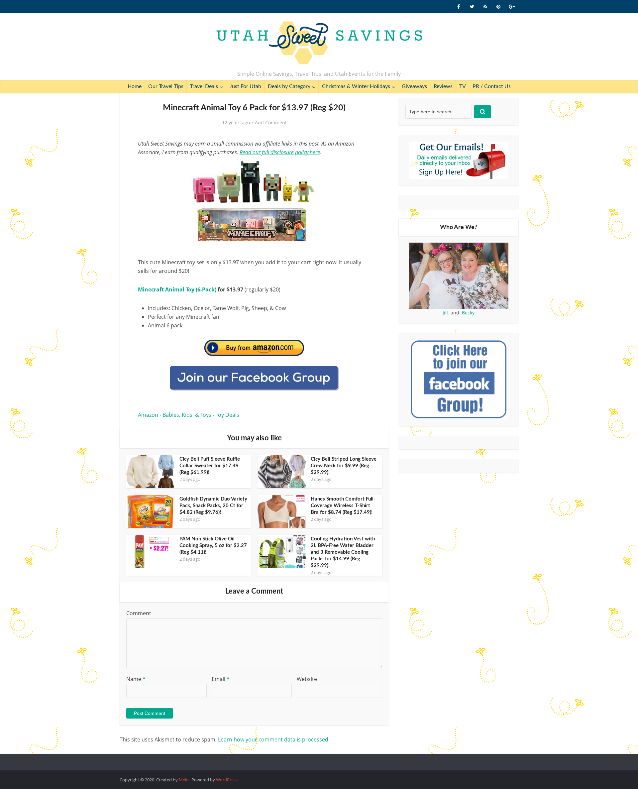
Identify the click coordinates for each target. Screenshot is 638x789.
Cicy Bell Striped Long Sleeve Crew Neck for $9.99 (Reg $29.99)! (343, 466)
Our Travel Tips (165, 86)
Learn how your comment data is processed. (274, 739)
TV (462, 86)
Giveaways (414, 86)
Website (307, 679)
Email (221, 679)
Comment (138, 613)
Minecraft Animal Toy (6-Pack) (177, 289)
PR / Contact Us (492, 86)
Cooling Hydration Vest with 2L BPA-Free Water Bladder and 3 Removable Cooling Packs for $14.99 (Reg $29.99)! (343, 552)
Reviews (443, 86)
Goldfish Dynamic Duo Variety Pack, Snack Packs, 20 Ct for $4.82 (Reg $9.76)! (213, 506)
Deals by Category (289, 86)
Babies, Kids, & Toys (186, 414)
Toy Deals (227, 414)
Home (135, 86)
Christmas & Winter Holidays (356, 86)
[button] (361, 169)
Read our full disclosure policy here (280, 152)
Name (136, 679)
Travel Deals (204, 86)
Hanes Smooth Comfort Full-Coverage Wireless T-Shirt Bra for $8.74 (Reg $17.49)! (343, 506)
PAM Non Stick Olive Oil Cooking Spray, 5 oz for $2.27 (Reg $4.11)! (213, 545)
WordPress (227, 780)
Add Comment (271, 123)
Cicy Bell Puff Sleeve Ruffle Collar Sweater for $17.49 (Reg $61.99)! (209, 466)
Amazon (148, 414)
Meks (184, 780)
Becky (468, 312)
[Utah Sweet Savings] (319, 43)
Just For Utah (245, 86)
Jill (445, 312)
